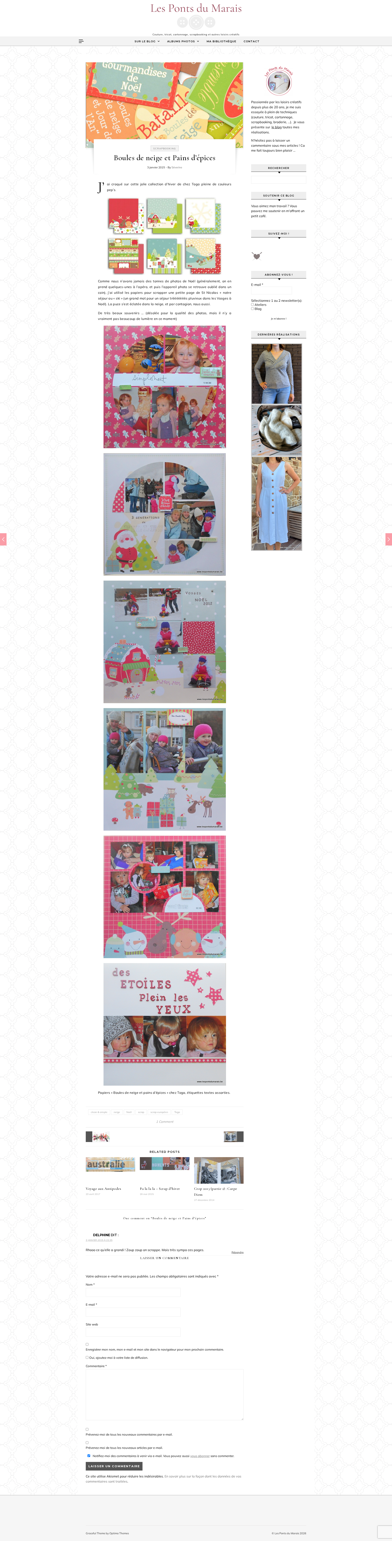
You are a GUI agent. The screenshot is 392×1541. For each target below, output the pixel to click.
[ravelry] (290, 246)
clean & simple (99, 1112)
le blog (277, 127)
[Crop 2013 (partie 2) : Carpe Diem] (234, 1136)
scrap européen (159, 1112)
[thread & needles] (257, 258)
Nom (90, 1284)
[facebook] (255, 246)
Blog (258, 309)
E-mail (91, 1304)
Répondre (238, 1252)
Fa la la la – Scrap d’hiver (160, 1188)
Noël (129, 1112)
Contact (251, 41)
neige (117, 1112)
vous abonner (200, 1456)
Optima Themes (119, 1533)
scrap (141, 1112)
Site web (92, 1324)
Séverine (177, 167)
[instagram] (278, 246)
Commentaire (96, 1366)
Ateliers (260, 305)
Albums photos (181, 41)
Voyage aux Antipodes (103, 1188)
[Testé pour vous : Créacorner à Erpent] (95, 1136)
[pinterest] (267, 246)
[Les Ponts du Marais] (196, 16)
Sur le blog (145, 41)
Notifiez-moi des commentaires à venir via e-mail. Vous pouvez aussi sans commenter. (163, 1456)
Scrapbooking (164, 148)
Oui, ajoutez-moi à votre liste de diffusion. (118, 1358)
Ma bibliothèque (221, 41)
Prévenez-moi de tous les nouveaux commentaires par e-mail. (129, 1434)
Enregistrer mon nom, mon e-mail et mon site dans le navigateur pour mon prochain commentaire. (155, 1349)
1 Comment (164, 1122)
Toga (177, 1112)
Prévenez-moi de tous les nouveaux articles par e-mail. (124, 1448)
